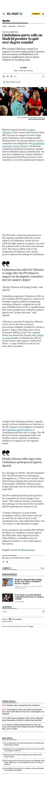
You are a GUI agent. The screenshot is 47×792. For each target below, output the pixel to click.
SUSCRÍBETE (36, 14)
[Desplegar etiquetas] (43, 611)
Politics (4, 612)
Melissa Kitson (28, 550)
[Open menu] (4, 14)
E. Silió (39, 586)
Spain (6, 20)
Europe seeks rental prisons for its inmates (23, 705)
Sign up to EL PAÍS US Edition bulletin (17, 558)
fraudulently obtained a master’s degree (23, 144)
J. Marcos (18, 586)
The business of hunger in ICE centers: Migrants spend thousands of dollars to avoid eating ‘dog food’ (22, 719)
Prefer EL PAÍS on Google (13, 82)
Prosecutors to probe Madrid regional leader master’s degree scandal (29, 597)
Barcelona (12, 26)
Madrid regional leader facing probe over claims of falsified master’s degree (28, 582)
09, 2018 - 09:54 (26, 70)
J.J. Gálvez (25, 586)
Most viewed (7, 738)
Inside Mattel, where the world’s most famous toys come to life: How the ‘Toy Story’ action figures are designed (23, 712)
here (31, 626)
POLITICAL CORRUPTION (10, 32)
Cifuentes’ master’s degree (19, 429)
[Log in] (43, 14)
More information (7, 621)
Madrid (5, 26)
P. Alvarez (32, 586)
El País (23, 68)
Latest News (21, 26)
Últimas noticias (9, 701)
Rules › (43, 568)
